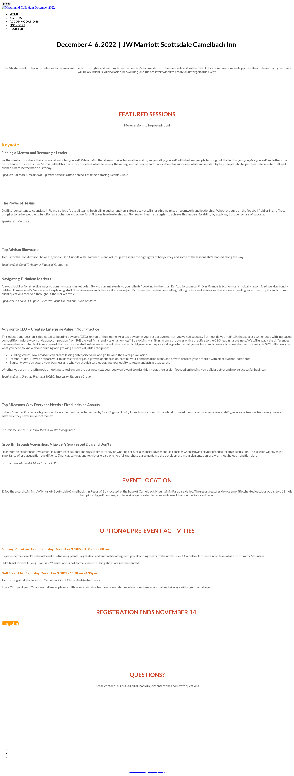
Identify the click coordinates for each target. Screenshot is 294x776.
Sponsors (17, 25)
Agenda (16, 18)
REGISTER (16, 28)
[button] (10, 623)
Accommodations (24, 21)
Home (14, 14)
